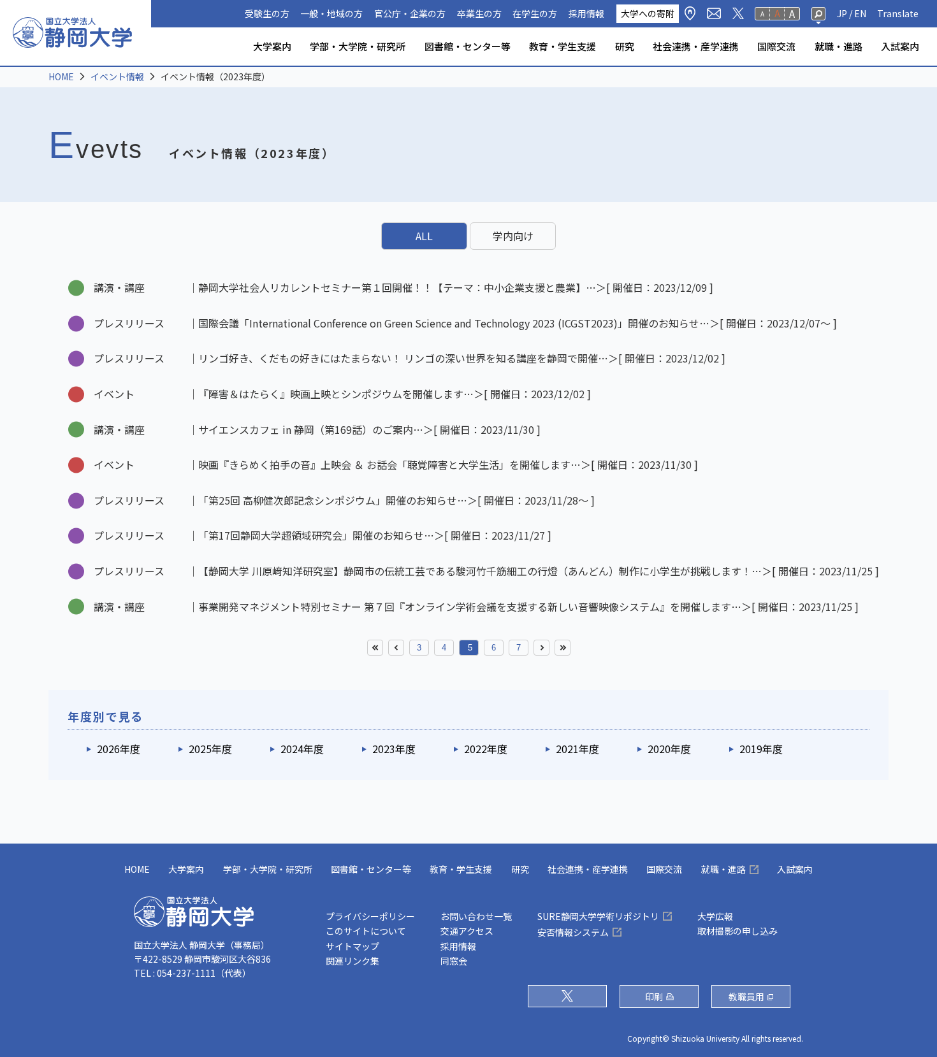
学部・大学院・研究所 (357, 46)
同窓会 (453, 960)
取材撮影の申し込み (737, 930)
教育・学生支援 (562, 46)
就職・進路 (838, 46)
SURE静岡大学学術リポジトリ (598, 916)
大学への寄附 (647, 13)
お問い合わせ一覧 (476, 916)
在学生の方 (534, 13)
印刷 (654, 996)
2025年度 (210, 749)
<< (375, 647)
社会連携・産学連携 (696, 46)
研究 (624, 46)
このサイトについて (366, 930)
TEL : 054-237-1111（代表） (192, 973)
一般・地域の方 (331, 13)
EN (860, 13)
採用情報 (586, 13)
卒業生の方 (479, 13)
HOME (61, 76)
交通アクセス (466, 930)
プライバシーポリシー (370, 916)
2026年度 (118, 749)
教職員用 (746, 996)
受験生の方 (267, 13)
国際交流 (776, 46)
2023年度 (394, 749)
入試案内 (900, 46)
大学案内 (272, 46)
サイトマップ (352, 946)
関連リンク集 (352, 960)
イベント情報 (117, 76)
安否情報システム (573, 932)
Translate (898, 13)
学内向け (513, 235)
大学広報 (715, 916)
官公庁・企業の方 (410, 13)
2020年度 (669, 749)
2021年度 (577, 749)
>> (562, 647)
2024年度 (302, 749)
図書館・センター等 (468, 46)
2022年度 (485, 749)
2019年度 (761, 749)
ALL (424, 235)
